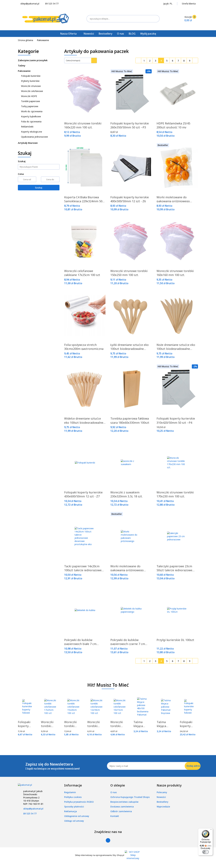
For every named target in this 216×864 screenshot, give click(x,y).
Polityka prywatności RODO (79, 801)
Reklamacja (70, 811)
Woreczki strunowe (31, 85)
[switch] (205, 852)
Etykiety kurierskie (30, 80)
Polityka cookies (73, 797)
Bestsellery (105, 33)
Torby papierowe (30, 106)
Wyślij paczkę (148, 33)
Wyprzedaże (163, 806)
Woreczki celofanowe (32, 91)
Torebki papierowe (31, 101)
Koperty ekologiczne (31, 131)
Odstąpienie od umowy (76, 816)
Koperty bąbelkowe (31, 116)
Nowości (88, 33)
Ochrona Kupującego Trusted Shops (130, 797)
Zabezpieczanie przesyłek (33, 60)
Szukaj (38, 187)
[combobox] (80, 60)
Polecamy (162, 792)
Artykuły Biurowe (28, 142)
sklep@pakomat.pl (33, 808)
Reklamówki (27, 126)
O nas (120, 33)
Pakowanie (24, 70)
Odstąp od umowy (74, 820)
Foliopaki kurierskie (31, 75)
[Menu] (211, 830)
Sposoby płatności (74, 806)
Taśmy (22, 65)
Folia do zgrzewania (31, 121)
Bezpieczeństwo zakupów (124, 801)
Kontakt (114, 816)
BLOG (132, 33)
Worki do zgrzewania (31, 111)
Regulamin (70, 792)
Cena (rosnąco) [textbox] (73, 60)
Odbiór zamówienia (121, 811)
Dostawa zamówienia (122, 806)
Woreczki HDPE (29, 96)
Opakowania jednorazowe (35, 136)
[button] (73, 785)
